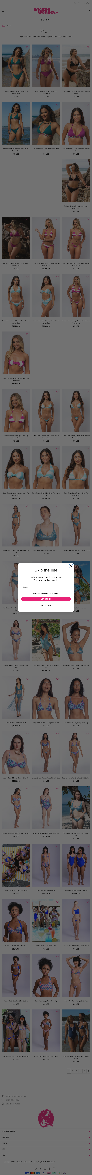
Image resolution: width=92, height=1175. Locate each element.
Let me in (46, 599)
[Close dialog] (71, 566)
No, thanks (46, 606)
